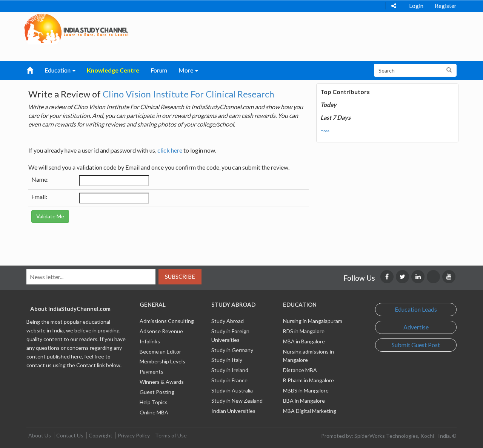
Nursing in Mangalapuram (312, 321)
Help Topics (154, 402)
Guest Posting (157, 392)
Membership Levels (162, 361)
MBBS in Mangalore (306, 390)
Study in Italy (226, 360)
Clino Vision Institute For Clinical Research (188, 93)
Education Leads (416, 309)
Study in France (229, 380)
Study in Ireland (229, 370)
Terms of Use (171, 435)
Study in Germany (232, 350)
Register (446, 5)
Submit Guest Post (416, 344)
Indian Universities (233, 411)
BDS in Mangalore (304, 331)
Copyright (100, 435)
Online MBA (154, 412)
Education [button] (58, 70)
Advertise (416, 327)
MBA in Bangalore (304, 341)
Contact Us (69, 435)
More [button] (186, 70)
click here (169, 150)
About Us (39, 435)
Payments (151, 371)
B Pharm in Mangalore (308, 380)
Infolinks (150, 341)
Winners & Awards (162, 381)
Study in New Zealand (237, 400)
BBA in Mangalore (304, 400)
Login (416, 5)
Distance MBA (300, 370)
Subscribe (180, 276)
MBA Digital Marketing (309, 411)
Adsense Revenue (161, 331)
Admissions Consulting (167, 321)
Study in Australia (232, 390)
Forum (159, 70)
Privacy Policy (134, 435)
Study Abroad (227, 321)
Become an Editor (160, 351)
